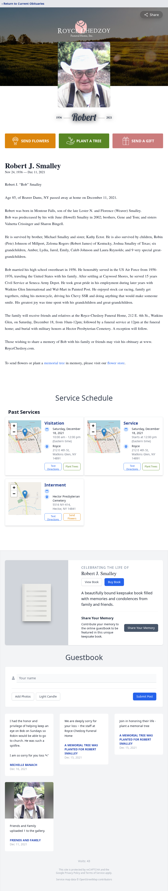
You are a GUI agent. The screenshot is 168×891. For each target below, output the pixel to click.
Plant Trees (72, 466)
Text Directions (53, 467)
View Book (92, 582)
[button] (24, 432)
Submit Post (144, 696)
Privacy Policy (72, 873)
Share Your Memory (141, 628)
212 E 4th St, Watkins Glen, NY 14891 (64, 454)
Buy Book (114, 582)
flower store (116, 362)
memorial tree (54, 362)
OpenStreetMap (88, 879)
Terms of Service (95, 873)
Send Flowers (72, 516)
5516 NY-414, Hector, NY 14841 (64, 507)
